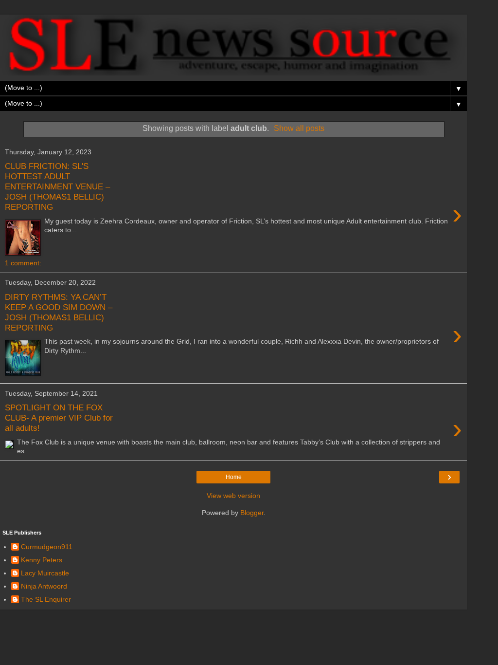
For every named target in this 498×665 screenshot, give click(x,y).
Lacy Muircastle (45, 573)
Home (234, 477)
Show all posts (299, 128)
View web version (233, 495)
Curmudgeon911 (46, 547)
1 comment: (23, 263)
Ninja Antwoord (44, 586)
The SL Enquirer (46, 599)
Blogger (252, 513)
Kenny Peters (41, 560)
